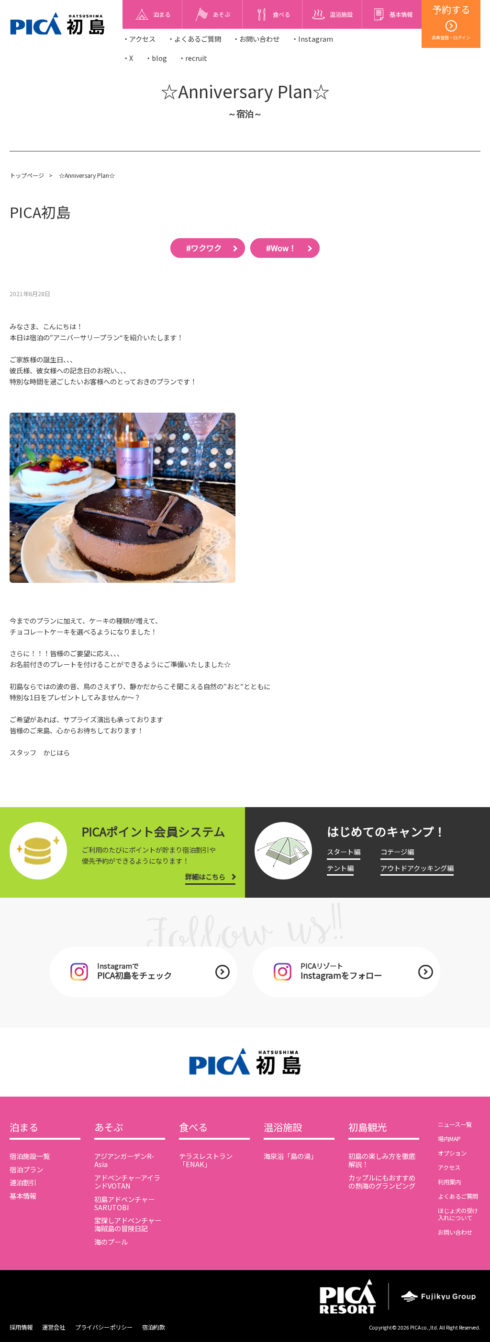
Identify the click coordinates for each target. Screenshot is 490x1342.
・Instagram (312, 39)
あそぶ (108, 1127)
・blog (156, 58)
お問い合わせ (455, 1232)
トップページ (27, 175)
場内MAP (449, 1138)
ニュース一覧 (455, 1124)
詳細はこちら (205, 876)
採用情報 (21, 1327)
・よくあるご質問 (194, 39)
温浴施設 (283, 1127)
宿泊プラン (26, 1169)
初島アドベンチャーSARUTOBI (124, 1203)
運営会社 (53, 1327)
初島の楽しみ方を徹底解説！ (381, 1160)
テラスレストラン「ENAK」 (206, 1160)
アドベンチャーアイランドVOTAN (127, 1181)
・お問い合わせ (256, 39)
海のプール (111, 1242)
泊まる (24, 1127)
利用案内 (449, 1182)
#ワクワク (204, 248)
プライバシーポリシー (104, 1327)
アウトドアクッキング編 (417, 868)
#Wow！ (281, 248)
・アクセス (139, 39)
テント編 (340, 868)
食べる (193, 1127)
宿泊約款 (153, 1327)
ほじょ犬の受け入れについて (458, 1214)
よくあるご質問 (458, 1196)
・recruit (192, 58)
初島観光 (367, 1127)
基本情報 (23, 1196)
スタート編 (343, 851)
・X (127, 58)
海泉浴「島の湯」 (290, 1156)
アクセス (449, 1167)
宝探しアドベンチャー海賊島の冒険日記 (127, 1224)
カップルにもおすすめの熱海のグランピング (381, 1181)
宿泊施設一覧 (30, 1156)
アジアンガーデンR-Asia (124, 1160)
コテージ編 (397, 851)
